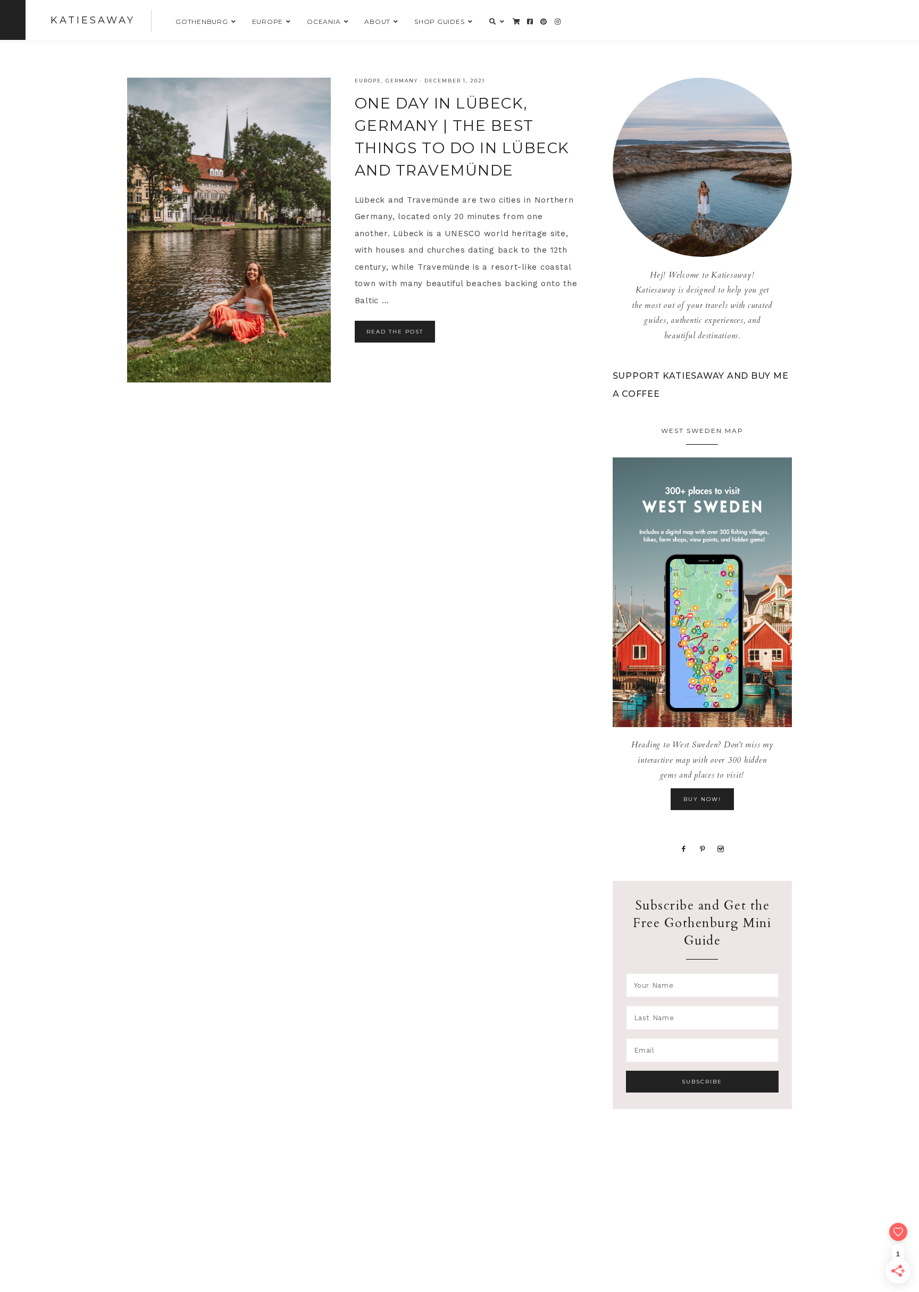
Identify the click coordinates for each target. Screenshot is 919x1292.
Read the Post (394, 331)
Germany (402, 81)
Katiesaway (93, 20)
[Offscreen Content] (13, 20)
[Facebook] (684, 848)
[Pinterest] (703, 848)
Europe (368, 81)
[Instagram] (721, 848)
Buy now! (702, 799)
